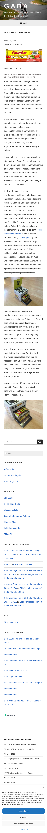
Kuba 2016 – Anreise (22, 564)
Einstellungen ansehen (23, 824)
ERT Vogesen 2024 (13, 677)
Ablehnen (23, 817)
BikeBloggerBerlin (12, 504)
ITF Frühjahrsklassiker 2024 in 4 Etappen (23, 683)
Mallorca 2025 (10, 655)
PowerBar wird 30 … (14, 44)
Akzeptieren (24, 811)
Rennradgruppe (11, 481)
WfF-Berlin (9, 469)
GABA (16, 6)
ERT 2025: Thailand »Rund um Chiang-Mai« (20, 744)
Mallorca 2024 (10, 689)
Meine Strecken (11, 622)
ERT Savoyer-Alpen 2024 (15, 671)
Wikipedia (26, 237)
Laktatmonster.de (12, 528)
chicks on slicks (11, 510)
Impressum (24, 829)
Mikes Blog (9, 534)
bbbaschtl (8, 498)
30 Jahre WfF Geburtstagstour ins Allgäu (22, 649)
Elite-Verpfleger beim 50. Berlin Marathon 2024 (21, 759)
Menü (25, 23)
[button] (43, 788)
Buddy (7, 564)
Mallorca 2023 (10, 695)
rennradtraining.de (12, 475)
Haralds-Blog (10, 522)
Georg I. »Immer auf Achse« (17, 516)
